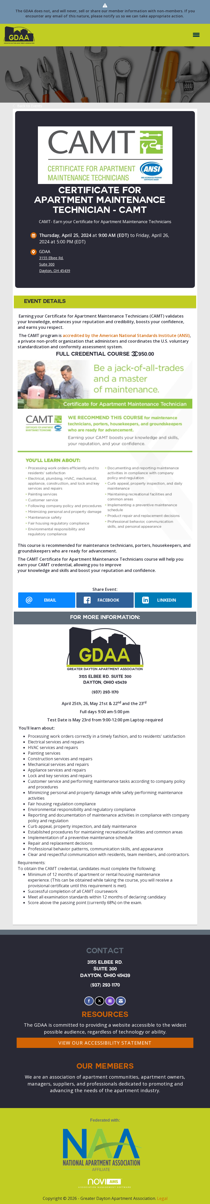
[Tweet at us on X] (99, 1000)
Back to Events (29, 105)
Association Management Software (104, 1187)
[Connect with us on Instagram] (110, 1000)
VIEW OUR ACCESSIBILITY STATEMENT (105, 1042)
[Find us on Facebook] (89, 1000)
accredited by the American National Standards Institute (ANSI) (126, 335)
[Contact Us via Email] (121, 1000)
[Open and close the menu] (119, 34)
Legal (162, 1198)
